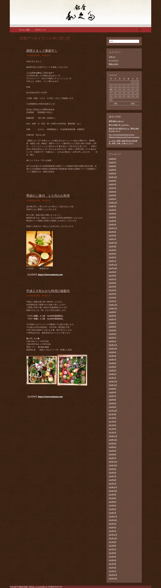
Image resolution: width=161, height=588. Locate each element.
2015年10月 (113, 465)
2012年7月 (112, 549)
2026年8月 (112, 159)
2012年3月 (112, 564)
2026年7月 (112, 162)
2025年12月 (113, 177)
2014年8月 (112, 494)
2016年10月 (113, 440)
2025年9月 (112, 181)
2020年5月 (112, 327)
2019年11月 (113, 345)
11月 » (133, 103)
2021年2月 (112, 297)
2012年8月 (112, 546)
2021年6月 (112, 283)
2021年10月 (113, 268)
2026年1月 (112, 173)
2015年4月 (112, 480)
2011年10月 (113, 578)
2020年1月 (112, 341)
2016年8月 (112, 447)
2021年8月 (112, 276)
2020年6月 (112, 323)
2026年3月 (112, 170)
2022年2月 (112, 257)
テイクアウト (114, 60)
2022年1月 (112, 261)
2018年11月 (113, 385)
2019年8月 (112, 356)
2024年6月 (112, 217)
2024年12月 (113, 203)
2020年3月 (112, 334)
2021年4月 (112, 290)
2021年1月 (112, 301)
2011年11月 (113, 575)
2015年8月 (112, 473)
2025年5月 (112, 192)
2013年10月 (113, 520)
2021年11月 (113, 265)
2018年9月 (112, 389)
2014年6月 (112, 498)
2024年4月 (112, 221)
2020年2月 (112, 338)
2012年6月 (112, 553)
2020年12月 (113, 305)
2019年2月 (112, 374)
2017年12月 (113, 411)
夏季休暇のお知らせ (116, 121)
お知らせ (47, 55)
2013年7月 (112, 524)
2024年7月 (112, 213)
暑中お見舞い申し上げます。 (119, 125)
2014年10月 (113, 491)
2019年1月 (112, 378)
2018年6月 (112, 400)
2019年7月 (112, 359)
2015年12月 (113, 462)
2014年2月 (112, 509)
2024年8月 (112, 210)
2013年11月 (113, 516)
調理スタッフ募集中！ (41, 51)
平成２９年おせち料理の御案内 (48, 291)
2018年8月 (112, 392)
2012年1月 (112, 571)
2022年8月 (112, 250)
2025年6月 (112, 188)
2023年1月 (112, 239)
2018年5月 (112, 403)
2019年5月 (112, 367)
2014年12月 (113, 487)
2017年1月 (112, 432)
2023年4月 (112, 235)
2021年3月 (112, 294)
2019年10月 (113, 349)
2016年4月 (112, 454)
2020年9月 (112, 312)
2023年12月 (113, 228)
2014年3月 (112, 505)
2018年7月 (112, 396)
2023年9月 (112, 232)
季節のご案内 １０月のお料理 (48, 196)
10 (111, 89)
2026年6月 (112, 166)
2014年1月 (112, 513)
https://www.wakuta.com (50, 274)
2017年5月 (112, 425)
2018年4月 (112, 407)
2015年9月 (112, 469)
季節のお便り (114, 64)
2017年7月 (112, 421)
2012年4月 (112, 560)
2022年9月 (112, 246)
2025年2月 (112, 199)
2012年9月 (112, 542)
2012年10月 (113, 538)
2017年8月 (112, 418)
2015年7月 (112, 476)
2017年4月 (112, 429)
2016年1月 (112, 458)
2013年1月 (112, 531)
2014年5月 (112, 502)
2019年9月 (112, 352)
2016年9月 (112, 443)
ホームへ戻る (24, 30)
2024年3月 (112, 224)
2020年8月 (112, 316)
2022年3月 (112, 254)
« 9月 (115, 103)
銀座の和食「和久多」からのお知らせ (33, 587)
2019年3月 (112, 370)
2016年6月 (112, 451)
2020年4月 (112, 330)
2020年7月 (112, 319)
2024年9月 (112, 206)
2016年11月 (113, 436)
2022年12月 (113, 243)
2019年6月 (112, 363)
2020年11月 (113, 308)
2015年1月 (112, 484)
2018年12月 (113, 381)
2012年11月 (113, 535)
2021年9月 (112, 272)
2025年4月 (112, 195)
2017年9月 (112, 414)
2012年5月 (112, 557)
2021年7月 (112, 279)
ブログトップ (40, 30)
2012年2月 (112, 567)
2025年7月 (112, 184)
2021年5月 (112, 286)
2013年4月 (112, 527)
